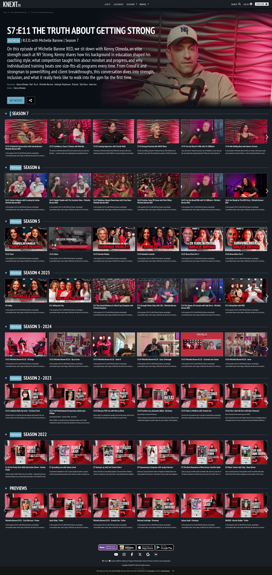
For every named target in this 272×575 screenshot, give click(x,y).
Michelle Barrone (46, 84)
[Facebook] (132, 554)
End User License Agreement (162, 561)
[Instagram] (124, 554)
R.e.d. (36, 84)
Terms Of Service (148, 561)
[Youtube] (116, 554)
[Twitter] (140, 554)
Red (31, 84)
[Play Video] (26, 131)
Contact (113, 561)
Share (106, 561)
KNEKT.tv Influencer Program (124, 561)
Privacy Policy (138, 561)
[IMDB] (156, 554)
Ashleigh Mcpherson (62, 84)
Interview (93, 84)
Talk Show (84, 84)
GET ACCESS (16, 100)
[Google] (148, 554)
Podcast (75, 84)
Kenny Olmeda (22, 84)
